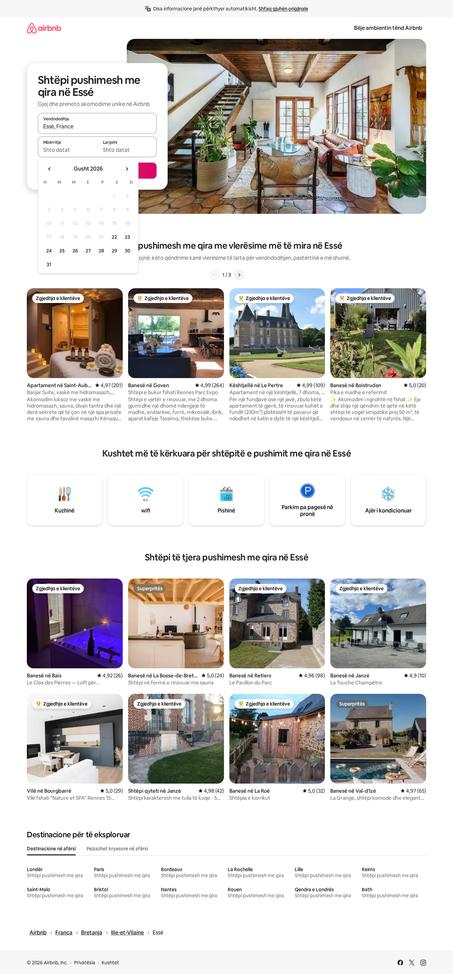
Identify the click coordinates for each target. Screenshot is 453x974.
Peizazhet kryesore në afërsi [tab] (117, 849)
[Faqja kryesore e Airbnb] (44, 28)
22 (114, 237)
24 (49, 251)
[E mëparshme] (214, 274)
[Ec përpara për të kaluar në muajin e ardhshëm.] (127, 169)
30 (127, 251)
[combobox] (97, 126)
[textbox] (67, 150)
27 (88, 251)
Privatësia (84, 963)
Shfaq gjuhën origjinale (283, 9)
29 (114, 251)
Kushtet (110, 963)
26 (75, 251)
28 (101, 251)
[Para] (239, 274)
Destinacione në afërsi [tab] (51, 849)
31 (49, 264)
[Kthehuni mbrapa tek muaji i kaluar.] (50, 169)
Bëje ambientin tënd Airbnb (388, 28)
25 (62, 251)
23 (127, 237)
